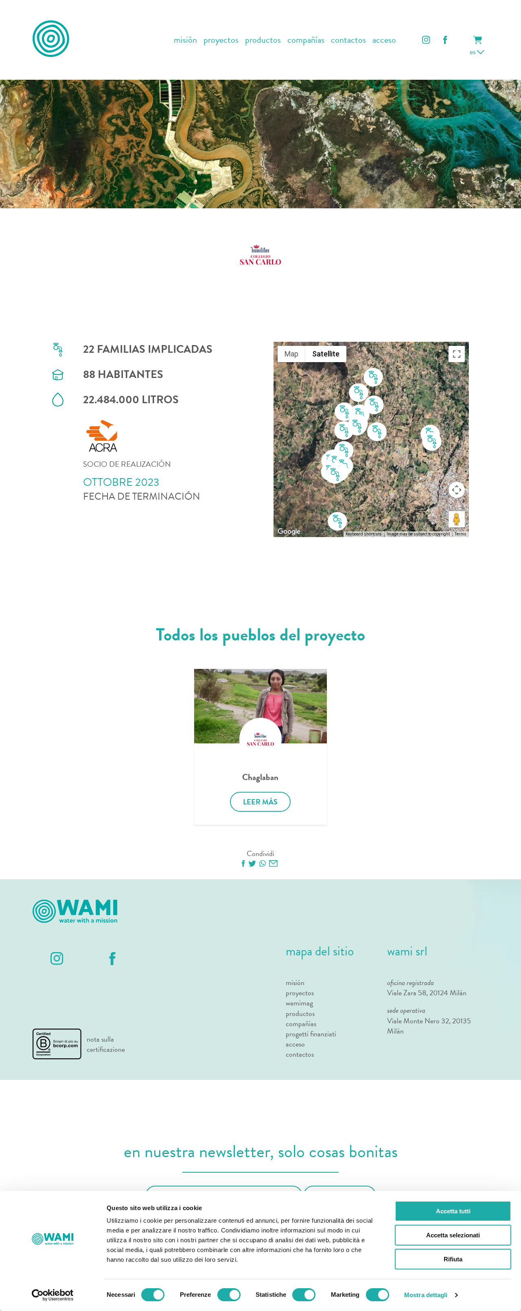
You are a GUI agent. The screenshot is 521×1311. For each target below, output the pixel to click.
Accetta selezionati (453, 1235)
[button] (432, 442)
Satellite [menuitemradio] (325, 354)
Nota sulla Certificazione (106, 1044)
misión (185, 40)
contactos (348, 40)
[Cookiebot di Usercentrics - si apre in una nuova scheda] (52, 1295)
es (473, 51)
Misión (295, 982)
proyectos (221, 40)
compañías (305, 40)
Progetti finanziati (311, 1034)
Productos (300, 1013)
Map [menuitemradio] (291, 354)
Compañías (301, 1023)
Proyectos (300, 993)
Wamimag (299, 1003)
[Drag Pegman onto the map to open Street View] (457, 519)
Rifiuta (453, 1259)
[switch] (229, 1294)
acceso (384, 40)
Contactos (300, 1054)
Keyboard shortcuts (364, 534)
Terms (460, 534)
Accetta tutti (453, 1211)
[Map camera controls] (457, 490)
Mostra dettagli (426, 1294)
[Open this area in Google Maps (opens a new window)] (289, 532)
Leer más (260, 801)
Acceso (295, 1044)
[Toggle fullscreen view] (457, 354)
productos (263, 40)
